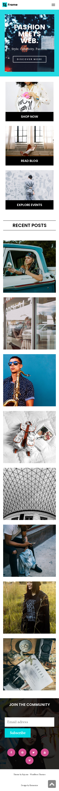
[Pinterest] (22, 752)
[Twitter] (34, 752)
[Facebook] (11, 752)
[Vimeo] (29, 760)
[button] (29, 59)
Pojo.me (25, 775)
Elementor (34, 785)
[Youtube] (45, 752)
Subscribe (17, 733)
